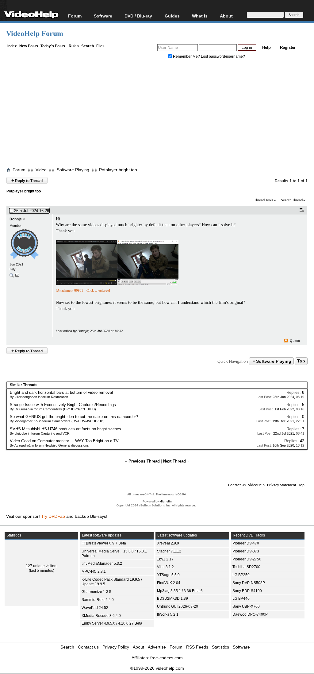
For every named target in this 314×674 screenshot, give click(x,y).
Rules (74, 46)
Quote (295, 341)
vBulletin (165, 501)
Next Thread (174, 461)
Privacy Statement (281, 485)
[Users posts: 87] (12, 276)
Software (103, 16)
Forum (75, 16)
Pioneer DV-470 (245, 543)
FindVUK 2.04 (168, 583)
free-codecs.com (166, 657)
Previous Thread (144, 461)
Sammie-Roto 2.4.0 (98, 600)
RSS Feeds (197, 647)
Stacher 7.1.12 (169, 551)
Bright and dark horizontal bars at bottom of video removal (61, 392)
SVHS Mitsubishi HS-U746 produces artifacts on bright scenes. (66, 429)
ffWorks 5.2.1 (167, 614)
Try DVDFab (53, 516)
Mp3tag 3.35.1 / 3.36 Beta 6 (180, 591)
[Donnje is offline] (29, 245)
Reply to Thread (27, 180)
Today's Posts (52, 46)
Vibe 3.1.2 (165, 567)
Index (12, 46)
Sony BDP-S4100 (247, 591)
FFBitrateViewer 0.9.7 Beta (104, 543)
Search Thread (292, 200)
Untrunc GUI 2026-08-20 (177, 606)
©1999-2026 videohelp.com (157, 668)
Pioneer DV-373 (245, 551)
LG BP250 (241, 575)
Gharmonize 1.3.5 (96, 592)
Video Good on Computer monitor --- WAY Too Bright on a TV (64, 441)
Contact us (88, 647)
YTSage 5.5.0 (168, 575)
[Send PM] (17, 276)
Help (266, 47)
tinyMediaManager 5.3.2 (102, 563)
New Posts (28, 46)
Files (100, 46)
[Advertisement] (160, 114)
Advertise (157, 647)
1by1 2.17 (165, 559)
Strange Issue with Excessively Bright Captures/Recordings (63, 404)
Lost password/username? (223, 56)
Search (87, 46)
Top (301, 361)
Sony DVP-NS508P (248, 583)
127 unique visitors (41, 566)
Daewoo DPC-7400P (250, 614)
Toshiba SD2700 (246, 567)
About (138, 647)
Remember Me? (186, 56)
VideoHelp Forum (34, 33)
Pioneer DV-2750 (246, 559)
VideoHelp (256, 485)
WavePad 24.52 (95, 608)
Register (288, 47)
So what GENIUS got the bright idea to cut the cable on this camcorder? (74, 416)
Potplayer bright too (118, 169)
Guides (172, 16)
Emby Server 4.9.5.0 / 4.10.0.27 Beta (112, 623)
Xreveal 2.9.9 (168, 543)
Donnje (16, 219)
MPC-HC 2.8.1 (94, 571)
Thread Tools (263, 200)
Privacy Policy (115, 647)
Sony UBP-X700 (246, 606)
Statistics (220, 647)
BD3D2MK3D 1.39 (172, 598)
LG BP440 (241, 598)
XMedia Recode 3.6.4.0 (101, 616)
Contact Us (237, 485)
